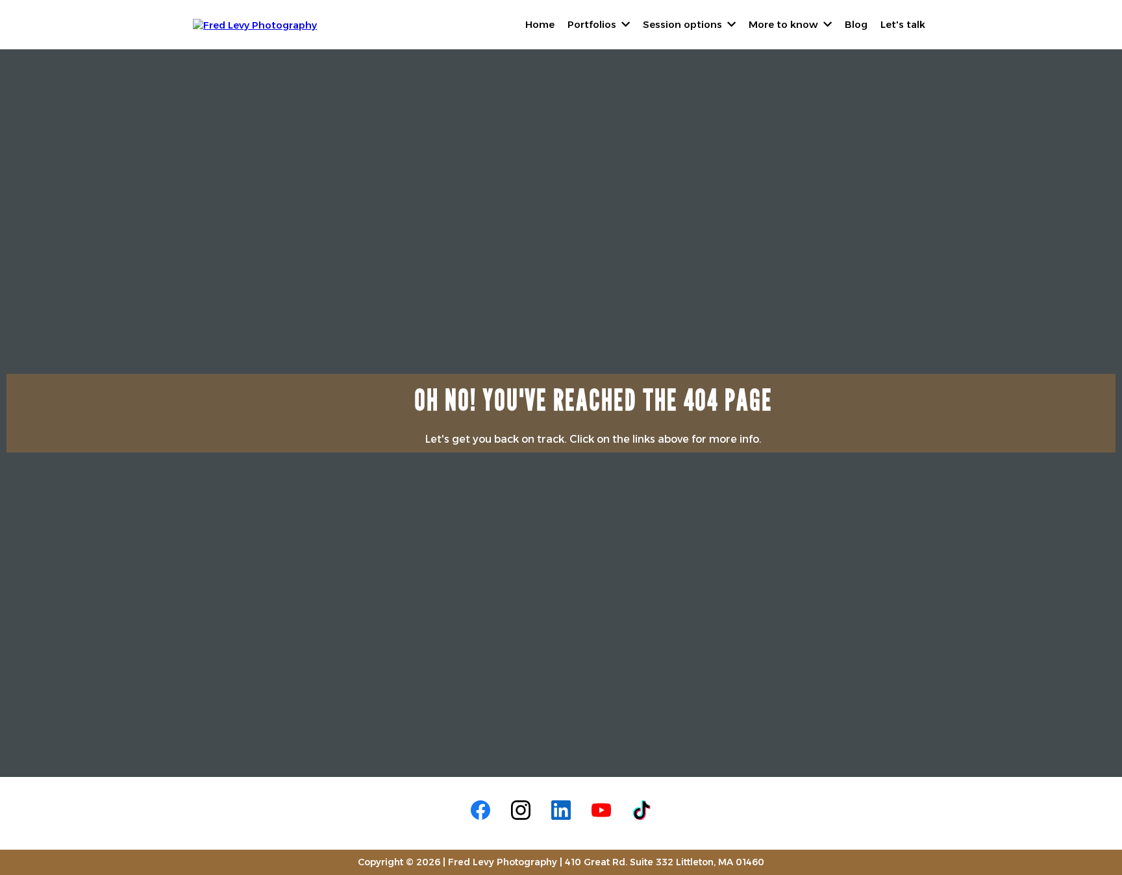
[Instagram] (521, 810)
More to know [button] (785, 24)
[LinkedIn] (561, 810)
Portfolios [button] (593, 24)
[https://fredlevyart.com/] (255, 24)
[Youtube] (601, 810)
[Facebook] (480, 810)
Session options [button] (684, 24)
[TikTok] (641, 810)
